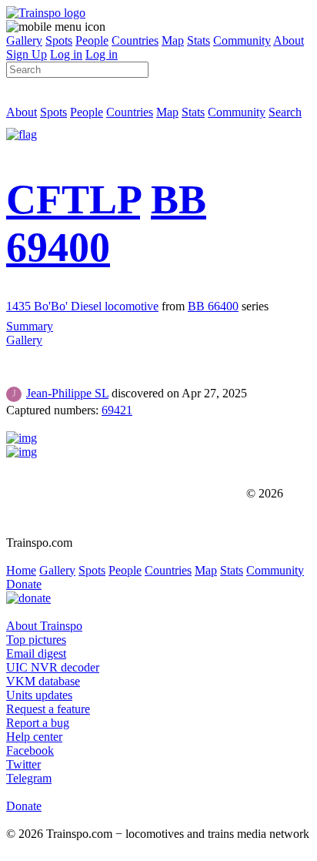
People (91, 40)
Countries (135, 40)
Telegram (29, 778)
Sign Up (26, 54)
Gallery (24, 40)
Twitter (23, 764)
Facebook (30, 750)
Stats (198, 40)
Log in (66, 54)
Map (173, 40)
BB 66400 (213, 306)
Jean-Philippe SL (67, 393)
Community (242, 40)
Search (285, 112)
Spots (58, 40)
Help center (34, 736)
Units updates (39, 695)
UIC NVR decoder (52, 667)
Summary (29, 326)
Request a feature (48, 708)
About (288, 40)
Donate (24, 584)
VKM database (43, 681)
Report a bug (37, 722)
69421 (117, 410)
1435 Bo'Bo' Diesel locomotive (82, 306)
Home (21, 570)
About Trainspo (44, 625)
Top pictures (36, 639)
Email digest (36, 653)
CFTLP (73, 199)
